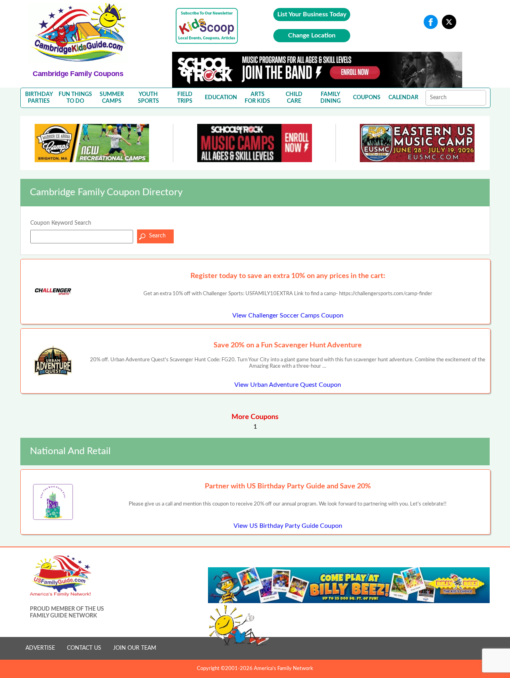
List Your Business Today (311, 14)
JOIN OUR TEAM (134, 648)
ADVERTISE (40, 648)
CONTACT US (84, 648)
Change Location (311, 35)
